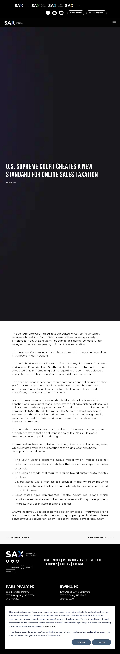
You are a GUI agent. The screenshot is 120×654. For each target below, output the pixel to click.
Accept (81, 642)
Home (46, 560)
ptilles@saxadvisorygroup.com (85, 518)
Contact (78, 564)
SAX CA (34, 5)
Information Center (75, 560)
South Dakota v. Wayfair (68, 333)
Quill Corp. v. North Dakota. (31, 355)
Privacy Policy (49, 626)
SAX (16, 5)
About (56, 560)
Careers (65, 564)
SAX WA (51, 5)
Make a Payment (96, 13)
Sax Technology (70, 5)
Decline (101, 642)
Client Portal (76, 13)
